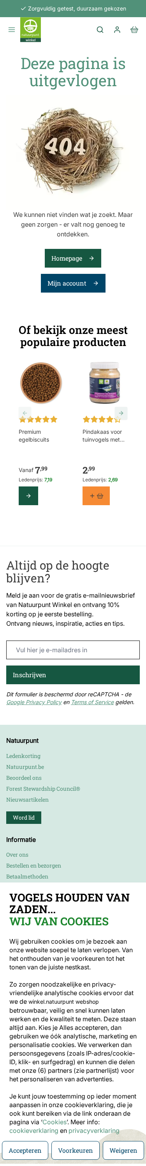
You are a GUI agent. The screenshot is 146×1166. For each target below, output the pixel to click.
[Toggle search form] (100, 29)
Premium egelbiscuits (34, 435)
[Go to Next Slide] (121, 413)
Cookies (54, 1122)
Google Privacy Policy (34, 702)
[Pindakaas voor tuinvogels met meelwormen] (105, 383)
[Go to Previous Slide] (25, 413)
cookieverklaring (34, 1130)
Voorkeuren (75, 1150)
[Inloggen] (117, 29)
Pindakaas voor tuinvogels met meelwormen (102, 436)
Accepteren (25, 1150)
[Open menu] (11, 29)
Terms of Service (92, 702)
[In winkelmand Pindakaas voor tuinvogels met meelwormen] (96, 495)
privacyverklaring (94, 1130)
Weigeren (123, 1150)
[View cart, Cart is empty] (134, 29)
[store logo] (30, 29)
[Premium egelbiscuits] (41, 383)
